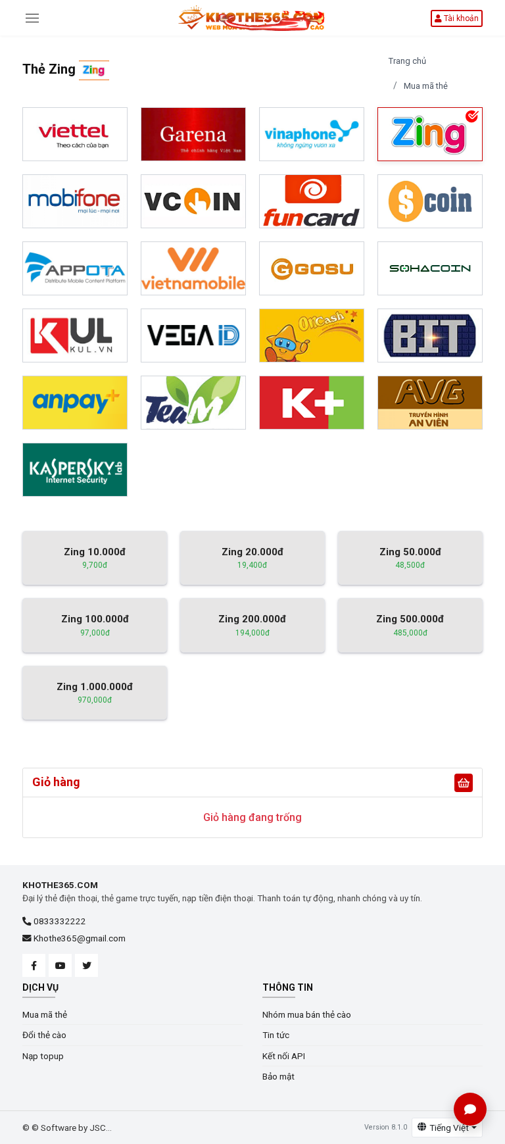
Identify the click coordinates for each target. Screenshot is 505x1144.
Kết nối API (283, 1056)
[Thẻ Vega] (193, 335)
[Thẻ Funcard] (311, 201)
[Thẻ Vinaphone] (311, 134)
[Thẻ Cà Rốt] (193, 403)
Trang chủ (407, 61)
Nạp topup (43, 1056)
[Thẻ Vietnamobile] (193, 268)
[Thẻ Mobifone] (75, 201)
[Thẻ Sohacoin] (430, 268)
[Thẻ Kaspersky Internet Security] (75, 470)
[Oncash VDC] (311, 335)
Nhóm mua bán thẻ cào (306, 1014)
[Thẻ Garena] (193, 134)
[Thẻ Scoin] (430, 201)
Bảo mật (278, 1076)
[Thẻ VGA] (430, 403)
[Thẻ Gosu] (311, 268)
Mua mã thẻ (426, 86)
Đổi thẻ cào (44, 1035)
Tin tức (275, 1035)
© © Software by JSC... (67, 1127)
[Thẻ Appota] (75, 268)
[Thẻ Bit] (430, 335)
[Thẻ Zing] (430, 134)
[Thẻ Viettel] (75, 134)
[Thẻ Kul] (75, 335)
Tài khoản (460, 18)
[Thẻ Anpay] (75, 403)
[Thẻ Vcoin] (193, 201)
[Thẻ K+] (311, 403)
